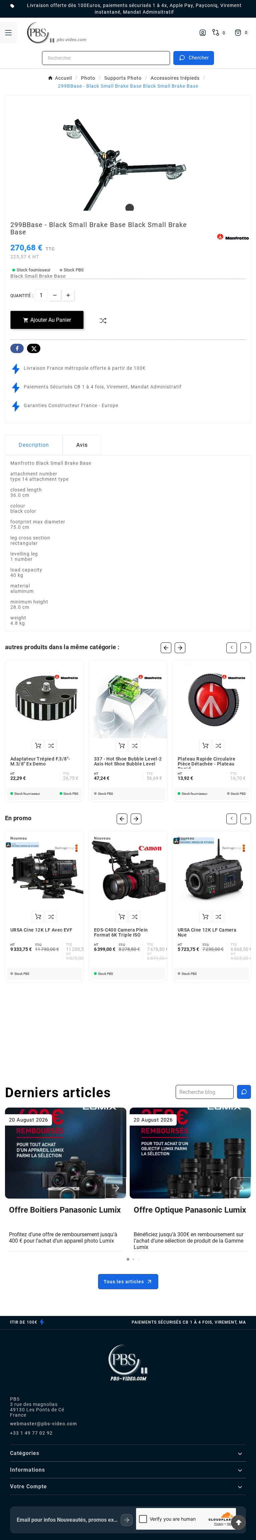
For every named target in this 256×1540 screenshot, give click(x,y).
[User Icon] (203, 33)
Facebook (17, 348)
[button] (128, 1259)
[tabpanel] (128, 180)
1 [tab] (128, 208)
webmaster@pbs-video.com (43, 1423)
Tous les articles (124, 1281)
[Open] (8, 32)
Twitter (33, 348)
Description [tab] (34, 445)
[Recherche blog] (244, 1092)
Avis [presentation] (82, 445)
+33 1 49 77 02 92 (31, 1433)
